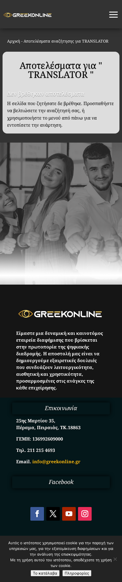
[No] (115, 559)
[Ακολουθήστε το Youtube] (69, 514)
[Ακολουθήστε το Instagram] (85, 514)
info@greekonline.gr (56, 461)
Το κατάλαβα (45, 573)
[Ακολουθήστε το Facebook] (37, 514)
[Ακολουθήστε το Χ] (53, 514)
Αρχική (13, 41)
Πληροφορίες (77, 573)
